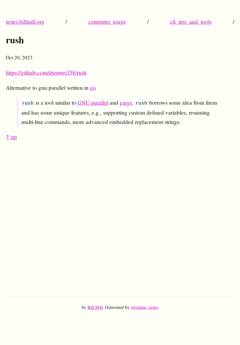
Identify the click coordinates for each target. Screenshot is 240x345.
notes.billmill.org (25, 21)
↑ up (11, 136)
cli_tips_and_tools (191, 21)
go (93, 87)
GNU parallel (93, 102)
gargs (126, 102)
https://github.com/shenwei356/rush (46, 72)
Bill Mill (95, 307)
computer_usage (107, 21)
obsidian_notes (144, 307)
